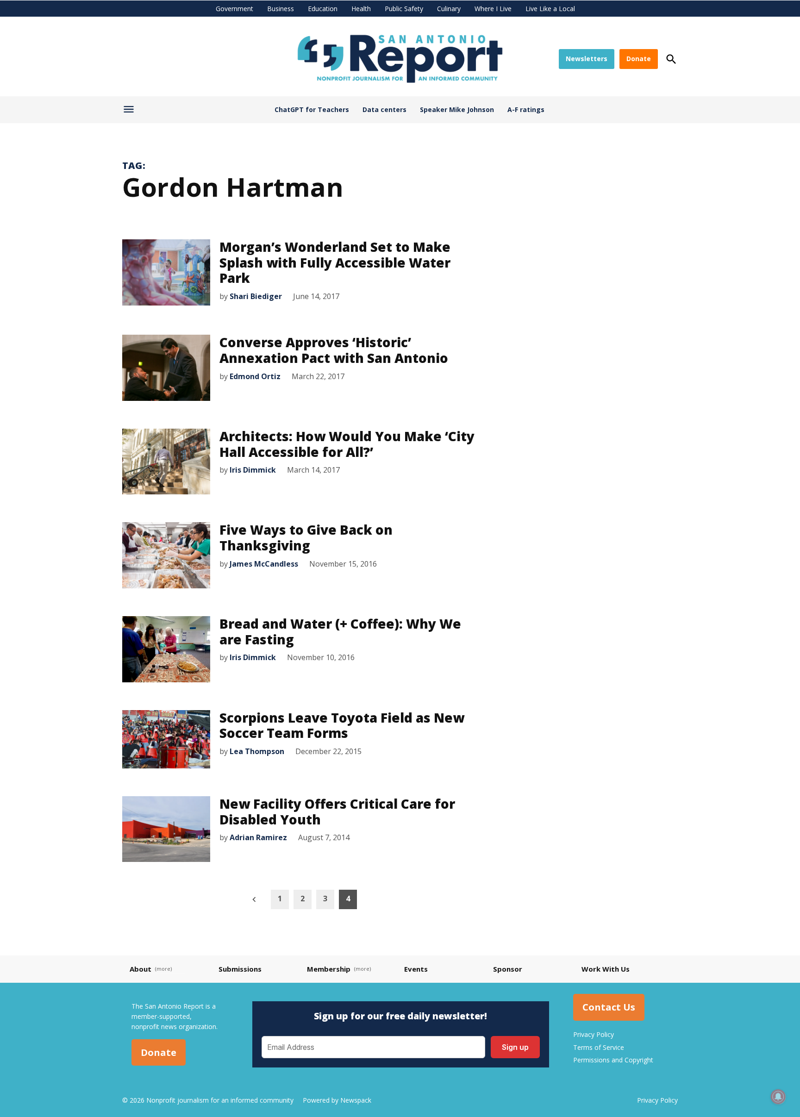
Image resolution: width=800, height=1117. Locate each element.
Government (234, 8)
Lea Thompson (257, 751)
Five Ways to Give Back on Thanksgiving (306, 537)
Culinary (449, 8)
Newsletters (586, 58)
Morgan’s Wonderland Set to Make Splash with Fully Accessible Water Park (334, 262)
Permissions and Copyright (613, 1059)
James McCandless (264, 564)
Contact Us (608, 1007)
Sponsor (507, 969)
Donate (638, 58)
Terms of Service (598, 1047)
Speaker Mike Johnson (457, 109)
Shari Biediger (256, 296)
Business (280, 8)
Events (416, 969)
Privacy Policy (593, 1034)
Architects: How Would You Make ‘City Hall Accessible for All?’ (347, 444)
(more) (163, 968)
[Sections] (130, 111)
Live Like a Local (550, 8)
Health (361, 8)
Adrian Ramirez (258, 837)
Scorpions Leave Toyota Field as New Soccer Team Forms (341, 725)
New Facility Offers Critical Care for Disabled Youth (337, 811)
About (140, 969)
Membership (328, 969)
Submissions (240, 969)
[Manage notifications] (778, 1096)
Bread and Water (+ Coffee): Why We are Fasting (340, 631)
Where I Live (493, 8)
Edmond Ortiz (255, 376)
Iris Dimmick (253, 470)
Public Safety (404, 8)
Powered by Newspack (337, 1100)
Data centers (384, 109)
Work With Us (605, 969)
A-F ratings (525, 109)
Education (323, 8)
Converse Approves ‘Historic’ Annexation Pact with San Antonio (333, 350)
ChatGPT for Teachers (312, 109)
